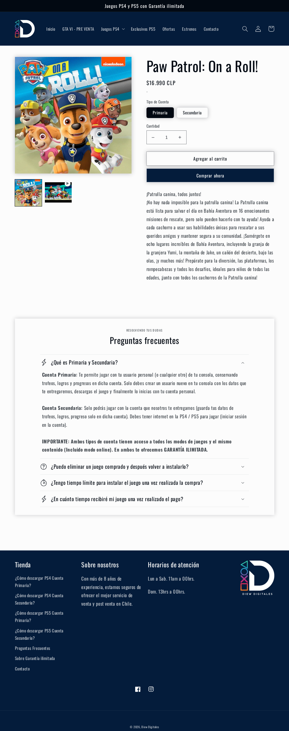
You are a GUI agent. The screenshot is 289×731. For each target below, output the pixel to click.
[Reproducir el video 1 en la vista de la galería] (58, 192)
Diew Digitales (150, 727)
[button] (112, 29)
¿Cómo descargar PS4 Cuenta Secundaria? (39, 599)
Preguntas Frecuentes (33, 648)
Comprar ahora (210, 175)
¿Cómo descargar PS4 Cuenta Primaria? (39, 581)
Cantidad (153, 126)
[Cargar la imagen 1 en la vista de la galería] (28, 192)
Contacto (22, 668)
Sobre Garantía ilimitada (35, 658)
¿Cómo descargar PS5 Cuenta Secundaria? (39, 634)
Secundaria (192, 112)
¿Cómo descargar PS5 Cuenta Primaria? (39, 616)
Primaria (160, 112)
